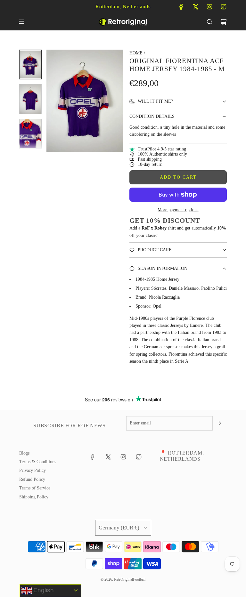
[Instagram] (209, 7)
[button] (51, 101)
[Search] (209, 22)
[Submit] (220, 423)
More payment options (178, 209)
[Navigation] (21, 22)
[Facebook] (181, 7)
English (43, 590)
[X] (195, 7)
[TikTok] (224, 7)
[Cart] (224, 22)
